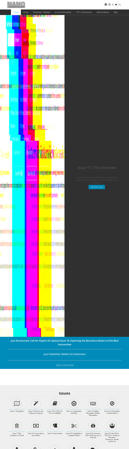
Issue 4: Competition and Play (74, 412)
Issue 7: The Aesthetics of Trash (17, 435)
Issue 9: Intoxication (55, 434)
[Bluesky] (116, 5)
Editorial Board (103, 12)
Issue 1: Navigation (17, 411)
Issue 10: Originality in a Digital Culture (74, 435)
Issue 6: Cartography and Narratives (112, 412)
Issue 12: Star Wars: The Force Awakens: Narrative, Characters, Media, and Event (112, 438)
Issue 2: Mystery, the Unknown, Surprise (35, 412)
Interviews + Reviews (41, 12)
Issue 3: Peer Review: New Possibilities (55, 412)
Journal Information (63, 12)
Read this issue (96, 187)
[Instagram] (109, 5)
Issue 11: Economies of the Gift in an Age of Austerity (93, 436)
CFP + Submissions (84, 12)
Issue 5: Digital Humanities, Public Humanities (93, 413)
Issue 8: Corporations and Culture (36, 435)
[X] (113, 5)
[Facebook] (106, 5)
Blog (115, 12)
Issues (25, 12)
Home (16, 12)
